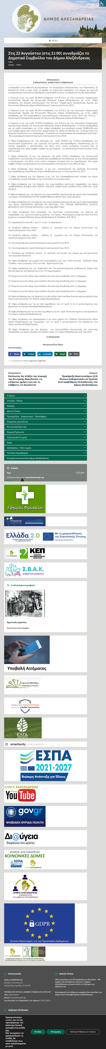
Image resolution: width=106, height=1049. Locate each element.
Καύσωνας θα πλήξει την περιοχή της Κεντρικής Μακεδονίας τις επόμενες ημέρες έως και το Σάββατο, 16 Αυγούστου (27, 380)
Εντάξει (38, 1031)
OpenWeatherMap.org (35, 477)
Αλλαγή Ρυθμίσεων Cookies (83, 1031)
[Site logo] (53, 32)
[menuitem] (45, 395)
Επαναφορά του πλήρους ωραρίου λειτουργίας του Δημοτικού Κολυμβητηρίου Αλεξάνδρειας (78, 993)
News (19, 64)
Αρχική (11, 64)
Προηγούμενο (14, 373)
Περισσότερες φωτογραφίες (18, 628)
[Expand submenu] (85, 395)
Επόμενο (93, 373)
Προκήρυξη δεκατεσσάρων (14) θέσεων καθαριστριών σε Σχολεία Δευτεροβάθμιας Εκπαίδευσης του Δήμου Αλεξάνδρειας (78, 380)
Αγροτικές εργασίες (17, 622)
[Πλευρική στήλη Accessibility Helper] (102, 3)
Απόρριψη (56, 1031)
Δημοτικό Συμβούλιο (37, 360)
